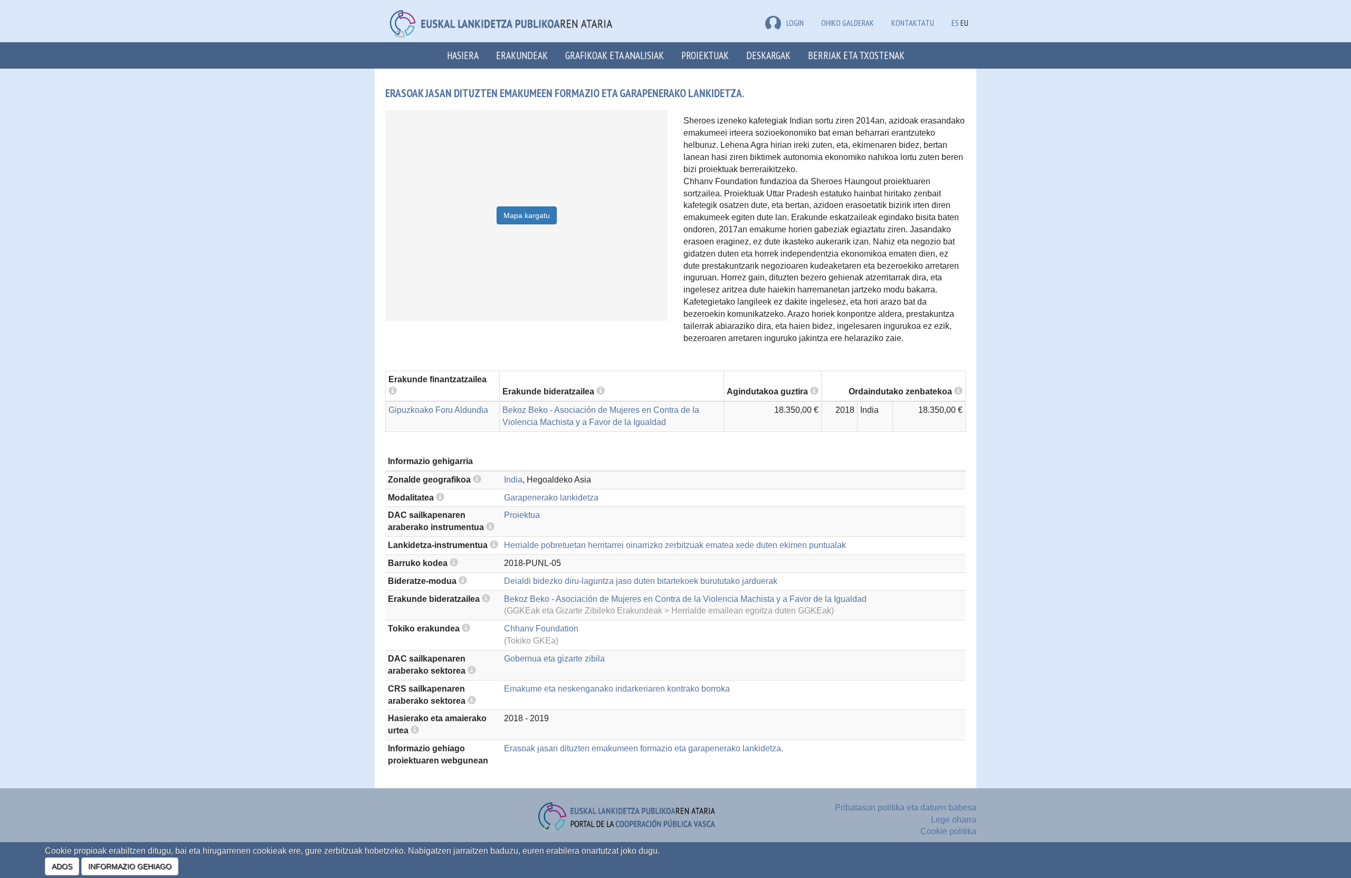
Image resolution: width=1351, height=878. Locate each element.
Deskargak (768, 55)
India (513, 479)
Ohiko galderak (847, 22)
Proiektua (522, 515)
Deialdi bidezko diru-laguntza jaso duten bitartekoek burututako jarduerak (640, 581)
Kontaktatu (912, 22)
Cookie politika (948, 831)
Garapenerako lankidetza (551, 497)
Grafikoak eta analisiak (614, 55)
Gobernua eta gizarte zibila (554, 658)
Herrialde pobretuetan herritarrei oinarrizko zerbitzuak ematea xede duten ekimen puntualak (675, 545)
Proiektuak (705, 55)
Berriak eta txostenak (856, 55)
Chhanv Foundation (541, 628)
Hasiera (463, 55)
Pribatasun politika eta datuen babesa (905, 807)
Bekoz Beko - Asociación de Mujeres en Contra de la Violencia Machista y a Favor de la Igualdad (685, 598)
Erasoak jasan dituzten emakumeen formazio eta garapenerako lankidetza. (643, 748)
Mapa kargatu (526, 215)
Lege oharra (953, 819)
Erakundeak (522, 55)
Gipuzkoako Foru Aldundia (438, 409)
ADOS (62, 866)
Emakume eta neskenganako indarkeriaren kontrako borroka (617, 688)
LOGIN (795, 22)
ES (955, 22)
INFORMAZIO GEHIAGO (130, 866)
